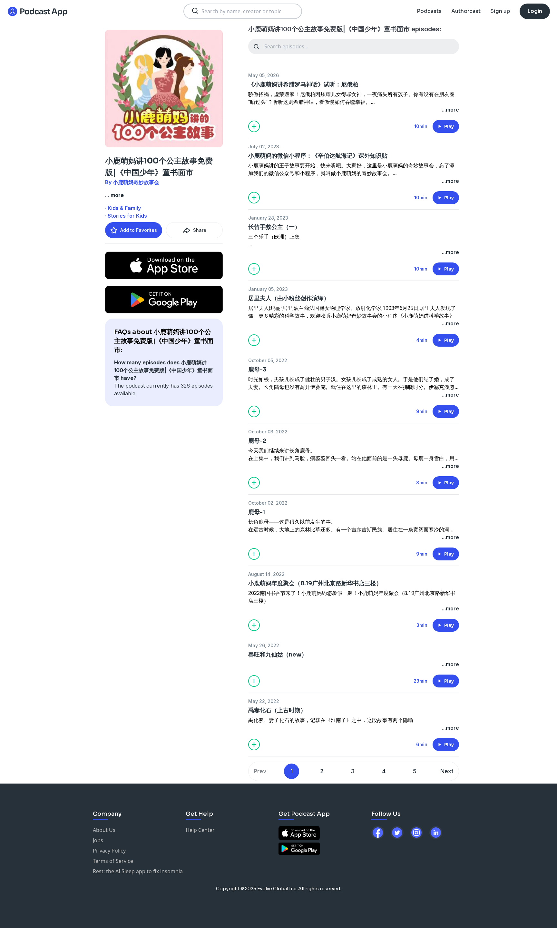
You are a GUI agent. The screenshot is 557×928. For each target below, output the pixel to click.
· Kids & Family (123, 208)
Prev (260, 771)
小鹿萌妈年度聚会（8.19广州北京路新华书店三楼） (315, 583)
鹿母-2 (257, 440)
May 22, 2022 (263, 701)
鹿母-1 (256, 512)
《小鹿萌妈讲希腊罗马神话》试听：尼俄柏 (303, 84)
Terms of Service (113, 860)
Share (199, 230)
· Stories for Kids (126, 215)
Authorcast (466, 11)
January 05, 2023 (268, 289)
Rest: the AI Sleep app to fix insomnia (138, 871)
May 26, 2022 (263, 645)
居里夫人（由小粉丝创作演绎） (288, 298)
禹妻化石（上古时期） (277, 710)
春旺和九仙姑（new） (277, 654)
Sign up (500, 11)
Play (449, 126)
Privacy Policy (109, 850)
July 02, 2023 (263, 146)
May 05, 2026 (263, 75)
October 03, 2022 (268, 431)
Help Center (200, 830)
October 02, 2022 (268, 503)
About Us (104, 830)
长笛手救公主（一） (274, 227)
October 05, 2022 (267, 360)
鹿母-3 (257, 369)
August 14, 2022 (266, 574)
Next (447, 771)
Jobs (98, 840)
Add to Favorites (138, 230)
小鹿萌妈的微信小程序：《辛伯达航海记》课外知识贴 (317, 155)
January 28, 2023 (268, 218)
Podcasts (429, 11)
